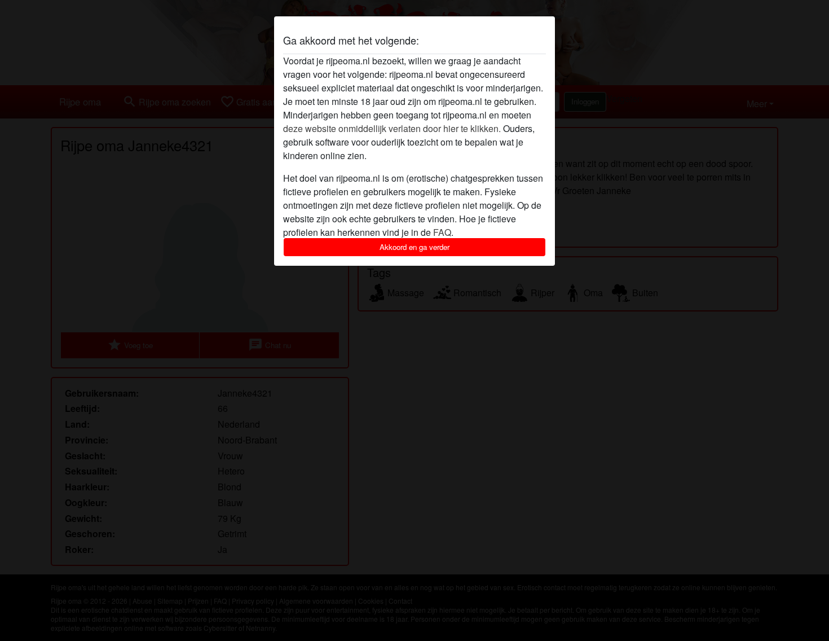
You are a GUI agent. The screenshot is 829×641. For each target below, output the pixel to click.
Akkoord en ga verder (414, 247)
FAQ (442, 232)
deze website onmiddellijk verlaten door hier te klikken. (392, 128)
